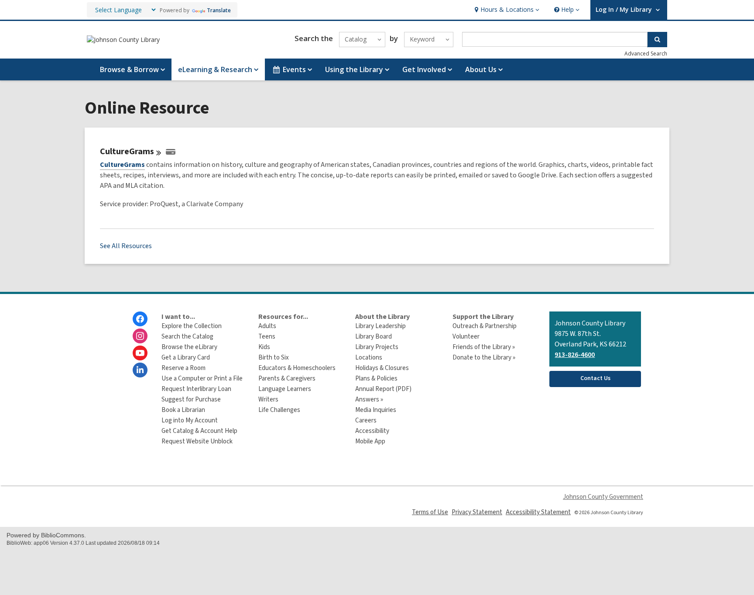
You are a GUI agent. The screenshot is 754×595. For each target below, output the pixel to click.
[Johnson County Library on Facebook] (140, 318)
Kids (264, 347)
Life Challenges (279, 410)
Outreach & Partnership (484, 326)
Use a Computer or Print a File (202, 378)
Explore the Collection (191, 326)
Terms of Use (430, 512)
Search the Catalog (187, 336)
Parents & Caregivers (286, 378)
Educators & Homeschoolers (297, 368)
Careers (366, 420)
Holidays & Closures (382, 368)
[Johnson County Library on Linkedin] (140, 370)
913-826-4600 (575, 355)
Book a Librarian (183, 410)
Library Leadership (380, 326)
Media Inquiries (375, 410)
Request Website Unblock (197, 441)
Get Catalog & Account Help (199, 431)
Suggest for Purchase (191, 399)
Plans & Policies (376, 378)
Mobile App (370, 441)
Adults (267, 326)
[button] (506, 10)
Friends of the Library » (483, 347)
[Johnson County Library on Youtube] (140, 353)
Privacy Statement (477, 512)
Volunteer (466, 336)
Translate (219, 10)
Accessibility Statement (538, 512)
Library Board (373, 336)
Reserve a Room (183, 368)
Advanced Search (645, 53)
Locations (368, 357)
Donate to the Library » (483, 357)
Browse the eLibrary (189, 347)
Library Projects (376, 347)
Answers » (369, 399)
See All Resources (126, 246)
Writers (268, 399)
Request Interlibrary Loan (196, 389)
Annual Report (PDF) (383, 389)
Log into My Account (189, 420)
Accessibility (372, 431)
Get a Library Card (185, 357)
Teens (266, 336)
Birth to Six (273, 357)
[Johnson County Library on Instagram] (140, 336)
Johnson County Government (603, 497)
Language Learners (284, 389)
